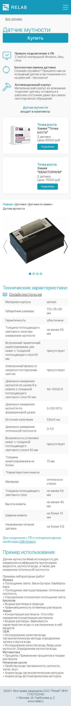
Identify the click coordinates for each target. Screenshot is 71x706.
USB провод (27, 541)
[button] (30, 274)
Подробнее (47, 147)
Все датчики (13, 19)
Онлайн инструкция (25, 294)
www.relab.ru (36, 701)
